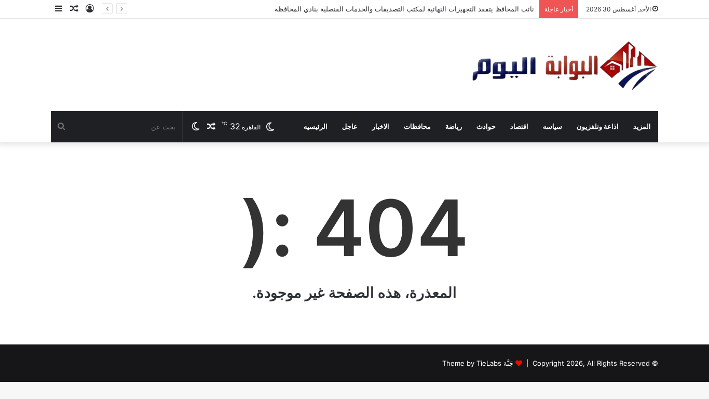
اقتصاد (519, 126)
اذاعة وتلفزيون (598, 126)
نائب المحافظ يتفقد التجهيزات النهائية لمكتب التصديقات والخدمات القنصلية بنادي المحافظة (404, 9)
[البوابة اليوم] (563, 64)
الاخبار (380, 126)
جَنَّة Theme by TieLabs (477, 363)
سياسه (552, 126)
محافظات (417, 126)
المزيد (642, 126)
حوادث (486, 126)
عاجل (350, 126)
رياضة (453, 126)
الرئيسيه (316, 126)
